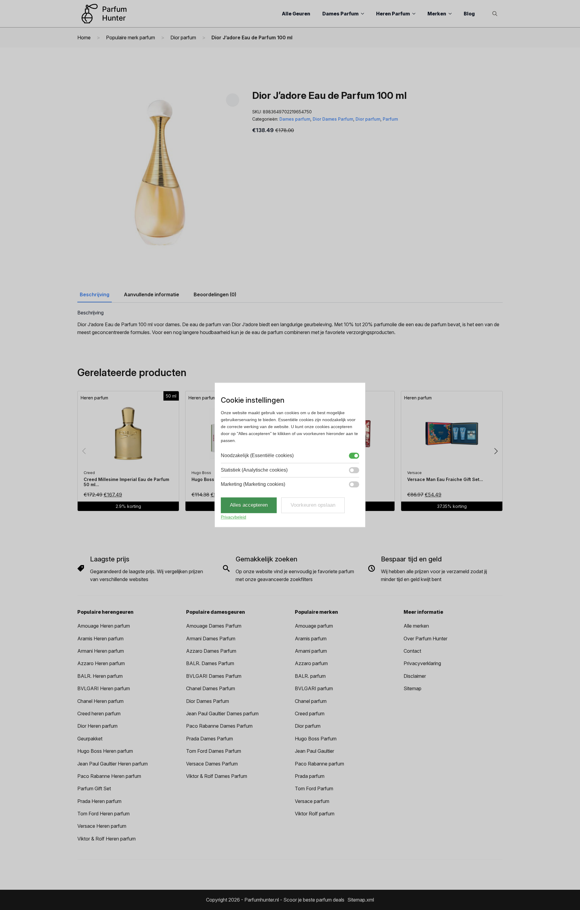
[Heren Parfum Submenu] (415, 13)
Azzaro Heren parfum (101, 663)
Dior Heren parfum (97, 726)
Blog (469, 14)
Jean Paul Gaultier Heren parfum (112, 764)
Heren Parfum (393, 14)
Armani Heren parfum (100, 651)
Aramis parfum (311, 638)
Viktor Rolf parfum (314, 814)
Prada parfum (309, 776)
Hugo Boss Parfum (316, 739)
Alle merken (416, 626)
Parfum (390, 119)
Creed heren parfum (99, 713)
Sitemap (412, 688)
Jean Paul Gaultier (314, 751)
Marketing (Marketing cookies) (253, 484)
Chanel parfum (311, 701)
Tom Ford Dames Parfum (213, 751)
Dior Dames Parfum (333, 119)
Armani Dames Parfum (210, 638)
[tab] (94, 294)
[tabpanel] (290, 323)
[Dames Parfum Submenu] (364, 13)
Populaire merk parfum (130, 37)
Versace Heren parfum (101, 826)
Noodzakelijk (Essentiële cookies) (257, 455)
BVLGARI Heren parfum (103, 688)
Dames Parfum (340, 14)
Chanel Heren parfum (100, 701)
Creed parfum (309, 713)
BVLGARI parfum (314, 688)
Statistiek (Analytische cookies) (254, 470)
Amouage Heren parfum (103, 626)
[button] (232, 99)
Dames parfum (294, 119)
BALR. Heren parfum (100, 676)
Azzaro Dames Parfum (211, 651)
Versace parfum (312, 801)
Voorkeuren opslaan (313, 505)
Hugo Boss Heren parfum (105, 751)
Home (84, 37)
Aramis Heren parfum (100, 638)
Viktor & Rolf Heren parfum (106, 839)
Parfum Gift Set (94, 788)
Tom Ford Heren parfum (103, 814)
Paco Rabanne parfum (319, 764)
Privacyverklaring (422, 663)
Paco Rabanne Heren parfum (109, 776)
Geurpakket (89, 739)
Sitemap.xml (360, 900)
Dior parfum (183, 37)
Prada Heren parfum (99, 801)
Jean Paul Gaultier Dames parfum (222, 713)
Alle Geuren (296, 14)
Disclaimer (415, 676)
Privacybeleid (233, 517)
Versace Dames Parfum (212, 764)
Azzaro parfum (311, 663)
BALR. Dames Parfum (210, 663)
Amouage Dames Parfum (213, 626)
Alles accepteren (249, 505)
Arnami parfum (311, 651)
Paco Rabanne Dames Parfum (219, 726)
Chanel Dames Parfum (210, 688)
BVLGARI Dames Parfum (213, 676)
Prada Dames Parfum (209, 739)
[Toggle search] (495, 13)
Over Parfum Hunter (425, 638)
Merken (436, 14)
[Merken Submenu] (452, 13)
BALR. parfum (310, 676)
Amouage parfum (314, 626)
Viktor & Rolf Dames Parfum (216, 776)
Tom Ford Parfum (314, 788)
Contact (412, 651)
